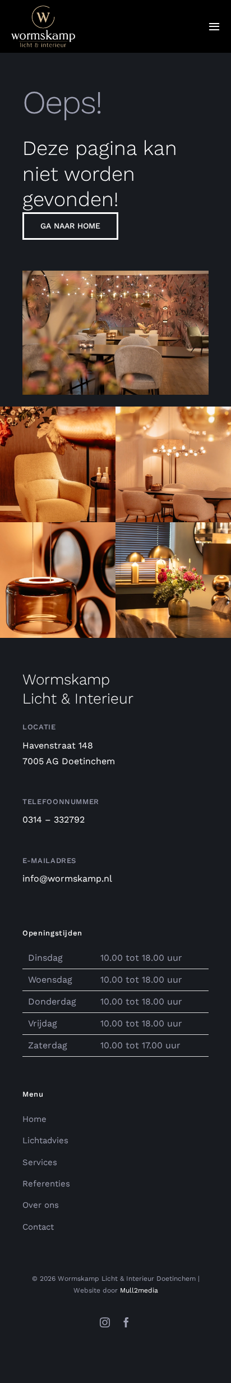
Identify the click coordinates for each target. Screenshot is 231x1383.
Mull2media (139, 1290)
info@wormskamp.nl (67, 878)
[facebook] (126, 1322)
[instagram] (105, 1322)
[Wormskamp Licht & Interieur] (43, 9)
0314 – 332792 (53, 819)
